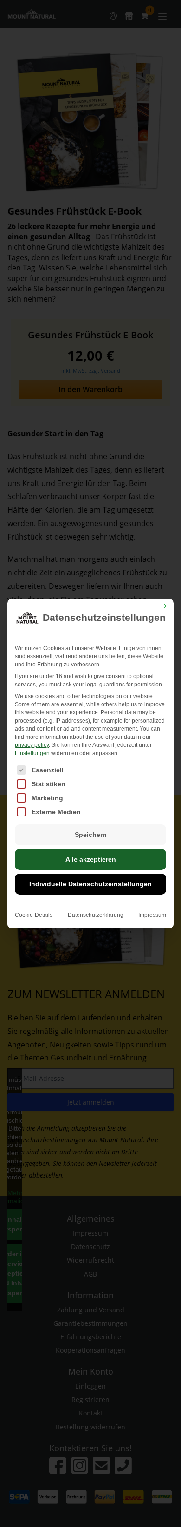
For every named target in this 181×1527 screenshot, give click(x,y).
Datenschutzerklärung (95, 915)
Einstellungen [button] (32, 753)
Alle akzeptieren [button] (90, 859)
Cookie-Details (33, 915)
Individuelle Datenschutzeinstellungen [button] (90, 884)
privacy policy (32, 745)
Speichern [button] (91, 834)
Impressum (152, 915)
